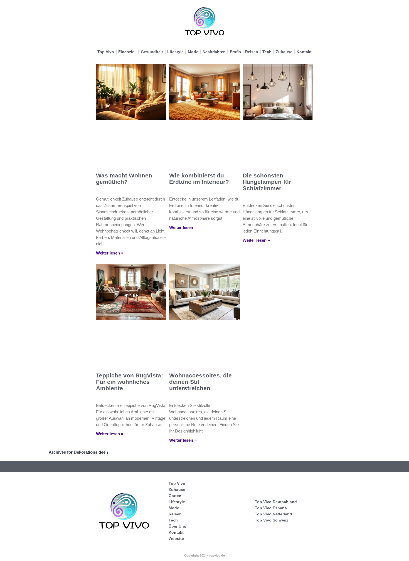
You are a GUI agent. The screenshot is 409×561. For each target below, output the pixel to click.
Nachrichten (214, 52)
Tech (267, 52)
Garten (175, 495)
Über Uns (177, 526)
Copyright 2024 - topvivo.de (204, 555)
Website (176, 538)
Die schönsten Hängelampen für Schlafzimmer (267, 181)
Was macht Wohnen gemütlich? (124, 178)
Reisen (251, 52)
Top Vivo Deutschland (276, 502)
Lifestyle (175, 52)
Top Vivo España (271, 508)
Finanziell (127, 52)
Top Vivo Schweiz (271, 520)
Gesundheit (152, 52)
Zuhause (284, 52)
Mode (193, 52)
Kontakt (304, 52)
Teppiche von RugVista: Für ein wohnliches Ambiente (129, 381)
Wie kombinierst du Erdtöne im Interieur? (199, 178)
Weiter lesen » (109, 253)
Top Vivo (105, 52)
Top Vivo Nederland (273, 514)
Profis (235, 52)
